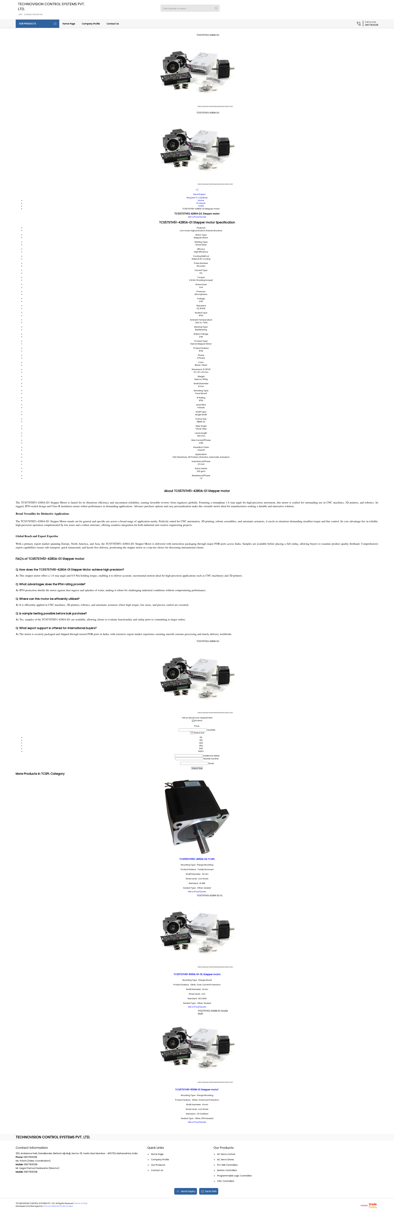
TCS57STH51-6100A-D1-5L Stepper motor (197, 974)
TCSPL (201, 206)
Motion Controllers (227, 1170)
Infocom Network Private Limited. (58, 1206)
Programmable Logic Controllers (234, 1175)
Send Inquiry (199, 194)
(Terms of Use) (80, 1203)
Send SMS (211, 1191)
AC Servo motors (226, 1154)
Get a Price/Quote (197, 217)
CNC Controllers (225, 1181)
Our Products (27, 23)
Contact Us (113, 23)
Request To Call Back (197, 197)
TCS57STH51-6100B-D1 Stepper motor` (197, 1089)
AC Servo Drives (225, 1159)
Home (201, 200)
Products (201, 203)
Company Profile (91, 23)
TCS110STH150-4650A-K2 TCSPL (197, 859)
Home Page (69, 23)
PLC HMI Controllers (227, 1164)
